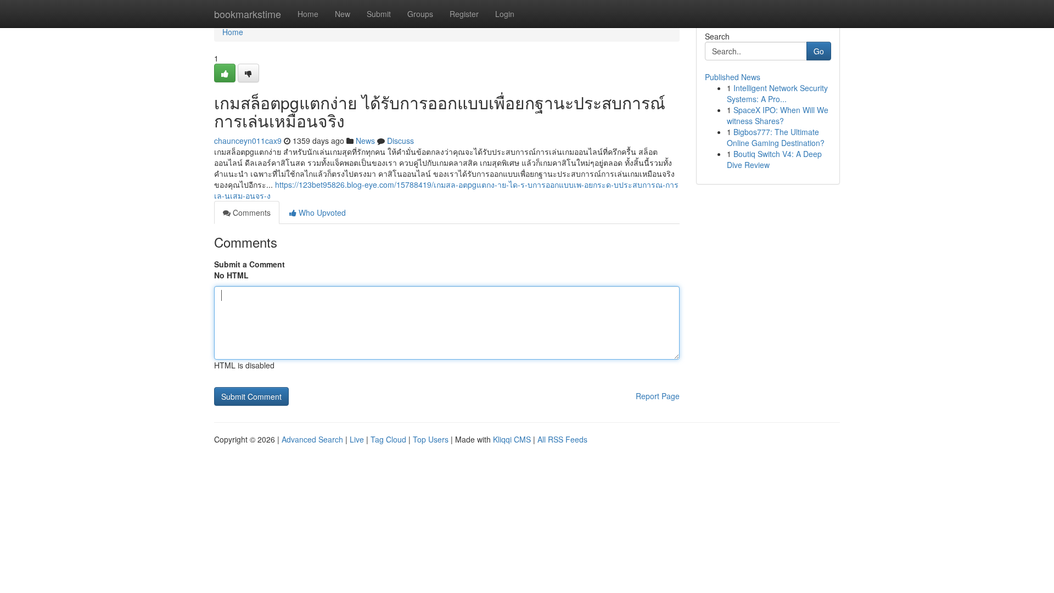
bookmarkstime (247, 14)
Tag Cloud (388, 439)
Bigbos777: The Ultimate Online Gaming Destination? (776, 137)
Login (504, 13)
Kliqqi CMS (512, 439)
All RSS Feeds (562, 439)
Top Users (430, 439)
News (365, 140)
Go (819, 51)
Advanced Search (312, 439)
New (342, 13)
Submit (379, 13)
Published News (732, 76)
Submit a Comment (249, 264)
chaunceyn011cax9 (248, 140)
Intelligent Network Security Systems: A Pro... (777, 93)
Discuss (400, 140)
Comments (251, 212)
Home (308, 13)
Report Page (658, 395)
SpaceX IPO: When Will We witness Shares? (777, 115)
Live (357, 439)
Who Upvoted (321, 212)
